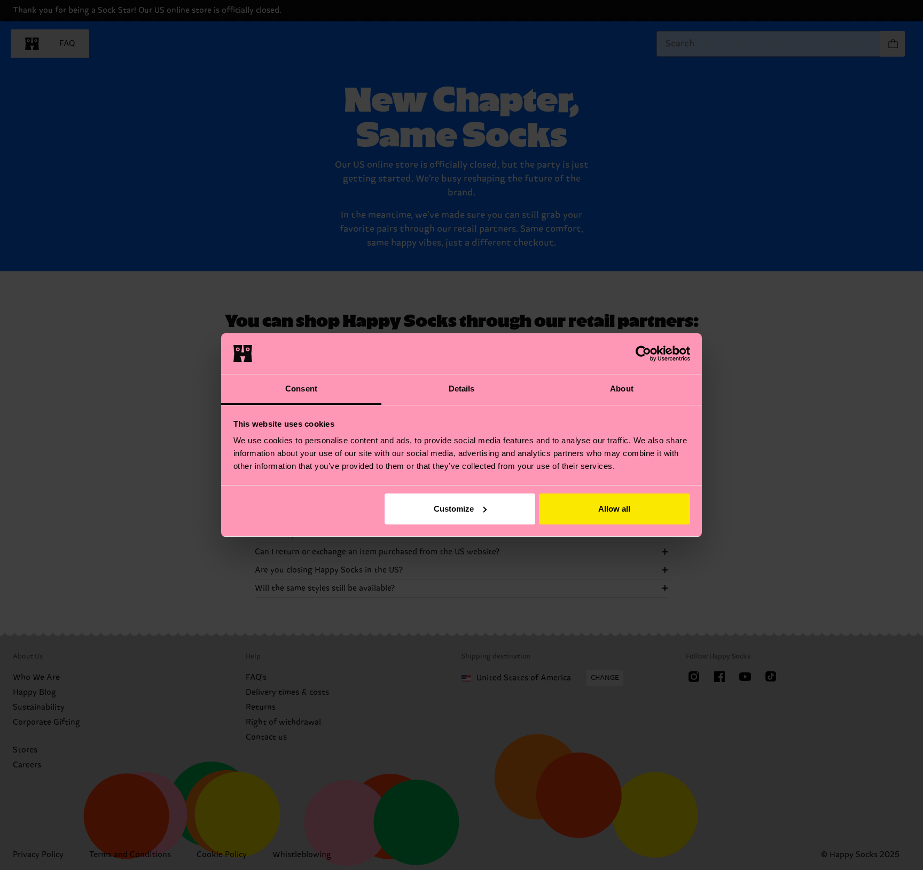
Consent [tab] (301, 388)
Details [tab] (462, 388)
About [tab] (621, 388)
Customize (454, 508)
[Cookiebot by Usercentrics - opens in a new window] (643, 354)
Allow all (614, 508)
